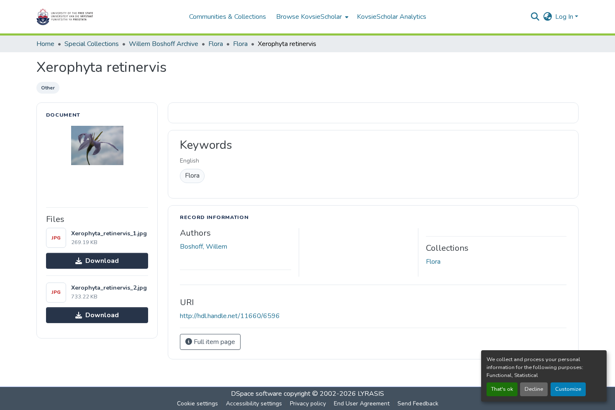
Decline (534, 389)
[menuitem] (311, 16)
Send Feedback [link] (417, 403)
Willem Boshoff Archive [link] (163, 43)
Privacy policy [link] (308, 403)
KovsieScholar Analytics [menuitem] (391, 16)
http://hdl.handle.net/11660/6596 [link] (230, 316)
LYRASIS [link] (371, 393)
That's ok (502, 389)
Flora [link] (215, 43)
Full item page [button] (213, 341)
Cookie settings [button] (197, 403)
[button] (90, 16)
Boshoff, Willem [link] (203, 246)
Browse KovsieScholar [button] (309, 16)
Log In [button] (565, 16)
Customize (568, 389)
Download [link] (102, 260)
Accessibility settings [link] (254, 403)
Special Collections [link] (91, 43)
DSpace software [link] (256, 393)
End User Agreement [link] (362, 403)
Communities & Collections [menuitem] (227, 16)
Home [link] (45, 43)
